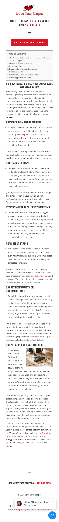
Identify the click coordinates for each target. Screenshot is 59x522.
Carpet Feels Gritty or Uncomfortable (24, 75)
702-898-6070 (32, 25)
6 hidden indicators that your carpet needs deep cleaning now (31, 59)
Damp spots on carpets (28, 134)
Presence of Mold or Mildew (20, 63)
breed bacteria (42, 276)
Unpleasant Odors (16, 66)
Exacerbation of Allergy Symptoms (23, 69)
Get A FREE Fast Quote (29, 42)
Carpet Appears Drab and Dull (21, 78)
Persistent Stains (16, 72)
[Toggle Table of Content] (47, 54)
